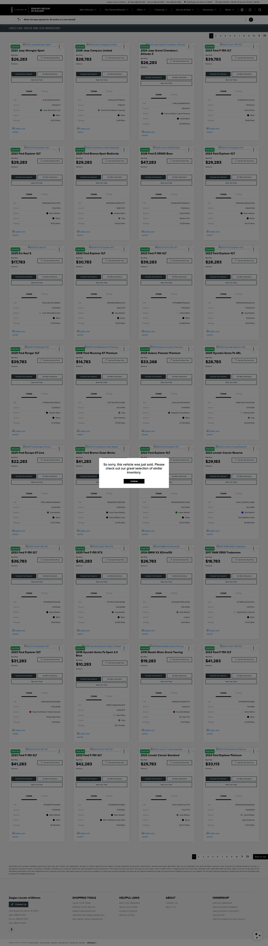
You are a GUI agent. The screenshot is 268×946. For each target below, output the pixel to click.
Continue (134, 481)
